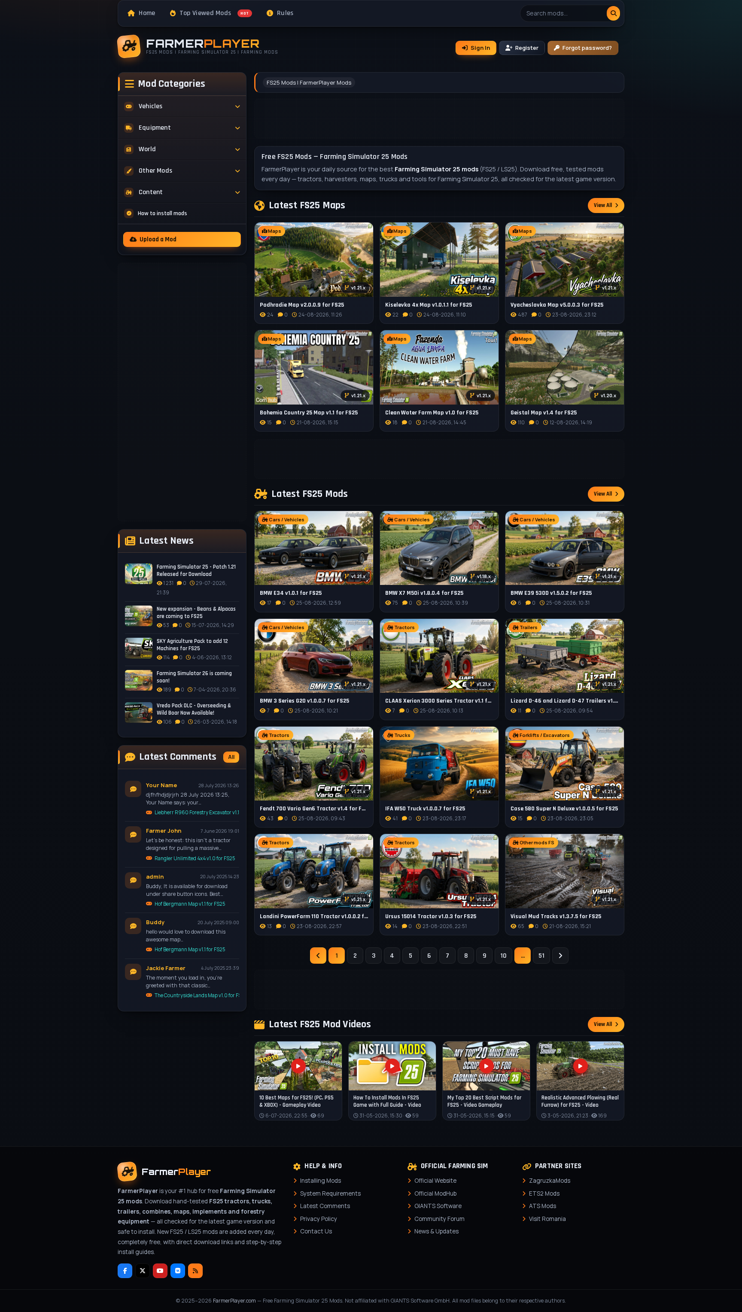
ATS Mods (542, 1206)
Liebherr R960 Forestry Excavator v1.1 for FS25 (197, 812)
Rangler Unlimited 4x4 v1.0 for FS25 (195, 858)
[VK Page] (177, 1270)
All (231, 757)
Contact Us (316, 1231)
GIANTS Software (438, 1206)
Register (526, 48)
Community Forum (439, 1219)
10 (503, 955)
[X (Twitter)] (142, 1270)
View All (603, 205)
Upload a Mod (158, 239)
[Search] (613, 13)
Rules (285, 13)
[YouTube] (160, 1270)
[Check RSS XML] (195, 1270)
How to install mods (162, 213)
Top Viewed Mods (214, 13)
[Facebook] (125, 1270)
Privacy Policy (318, 1219)
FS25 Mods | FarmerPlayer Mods (309, 82)
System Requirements (330, 1193)
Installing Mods (320, 1180)
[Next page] (560, 955)
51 (541, 955)
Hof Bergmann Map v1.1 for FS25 (190, 904)
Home (147, 13)
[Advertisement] (182, 392)
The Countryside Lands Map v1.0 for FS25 (197, 995)
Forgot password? (587, 48)
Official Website (435, 1180)
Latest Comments (325, 1206)
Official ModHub (435, 1193)
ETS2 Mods (544, 1193)
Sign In (480, 48)
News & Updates (436, 1231)
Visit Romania (547, 1219)
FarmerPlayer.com (234, 1300)
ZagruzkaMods (549, 1180)
